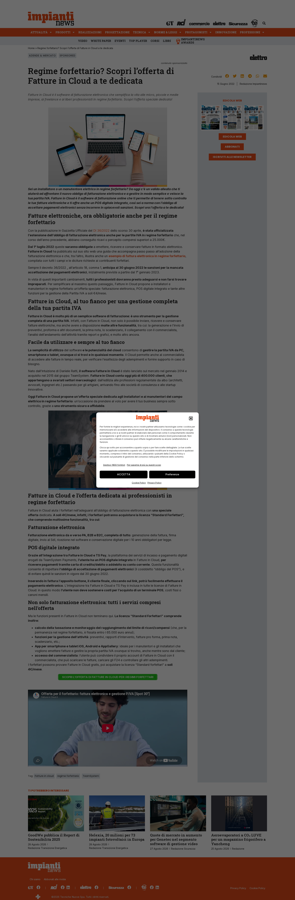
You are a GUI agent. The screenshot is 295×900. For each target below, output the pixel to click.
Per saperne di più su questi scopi (144, 465)
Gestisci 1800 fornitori (114, 465)
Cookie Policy (139, 482)
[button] (191, 418)
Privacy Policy (154, 482)
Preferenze (172, 474)
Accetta (123, 474)
